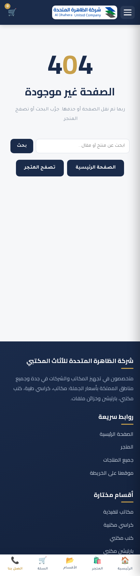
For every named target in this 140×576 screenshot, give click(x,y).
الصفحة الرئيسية (96, 168)
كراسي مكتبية (118, 525)
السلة (42, 564)
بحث (22, 145)
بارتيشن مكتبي (118, 551)
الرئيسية (125, 564)
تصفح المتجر (39, 168)
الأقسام (70, 564)
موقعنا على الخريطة (111, 473)
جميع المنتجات (118, 460)
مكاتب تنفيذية (118, 512)
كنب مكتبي (121, 538)
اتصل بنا (15, 564)
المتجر (127, 447)
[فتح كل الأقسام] (127, 12)
